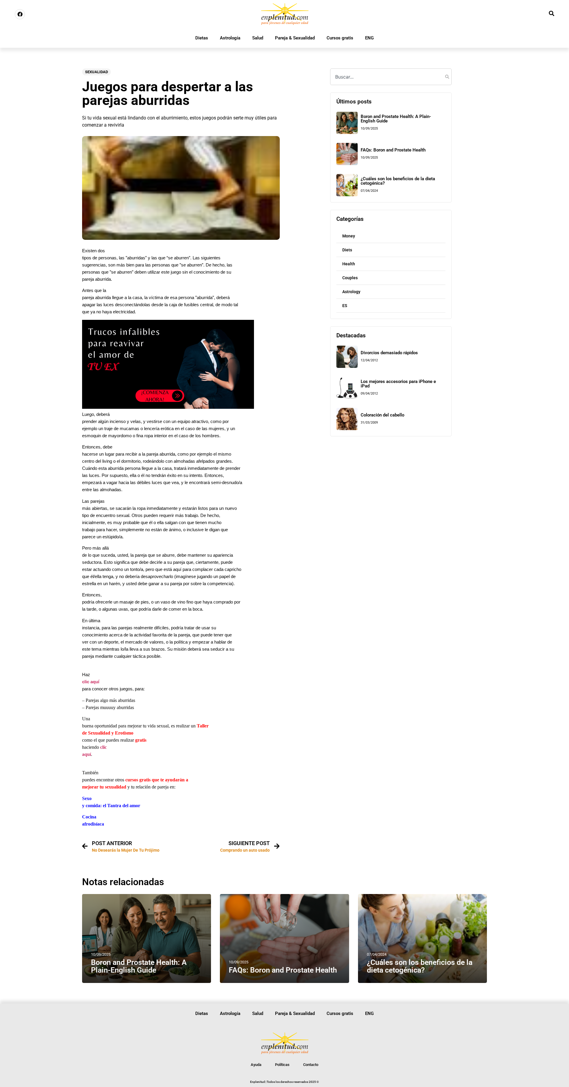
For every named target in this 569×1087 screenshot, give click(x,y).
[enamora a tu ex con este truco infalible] (168, 407)
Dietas (201, 38)
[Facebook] (20, 14)
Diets (347, 250)
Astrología (230, 38)
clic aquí (90, 681)
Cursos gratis (340, 38)
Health (348, 263)
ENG (369, 38)
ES (344, 305)
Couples (350, 277)
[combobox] (391, 76)
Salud (257, 38)
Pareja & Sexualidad (295, 38)
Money (348, 236)
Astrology (351, 291)
